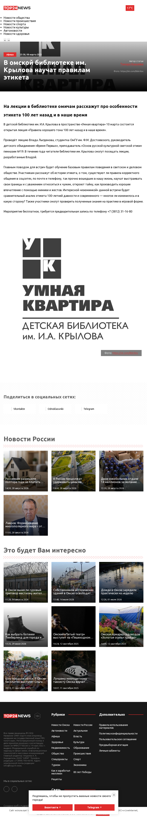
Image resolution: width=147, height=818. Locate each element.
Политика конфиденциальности (118, 733)
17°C (130, 8)
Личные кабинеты (109, 750)
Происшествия (82, 753)
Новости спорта (15, 24)
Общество (57, 753)
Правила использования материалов (113, 726)
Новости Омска (60, 725)
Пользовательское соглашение (118, 739)
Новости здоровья (16, 33)
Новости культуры (16, 27)
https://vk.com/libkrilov (125, 353)
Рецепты (56, 779)
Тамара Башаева (131, 64)
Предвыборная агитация (113, 745)
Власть (78, 736)
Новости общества (17, 17)
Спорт (77, 759)
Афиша (55, 736)
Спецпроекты (59, 759)
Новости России (83, 725)
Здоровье (57, 742)
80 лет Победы (82, 772)
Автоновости (13, 30)
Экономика (80, 765)
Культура (79, 742)
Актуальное (81, 730)
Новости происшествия (20, 20)
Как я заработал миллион (60, 772)
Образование (81, 747)
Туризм (55, 765)
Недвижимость (60, 747)
